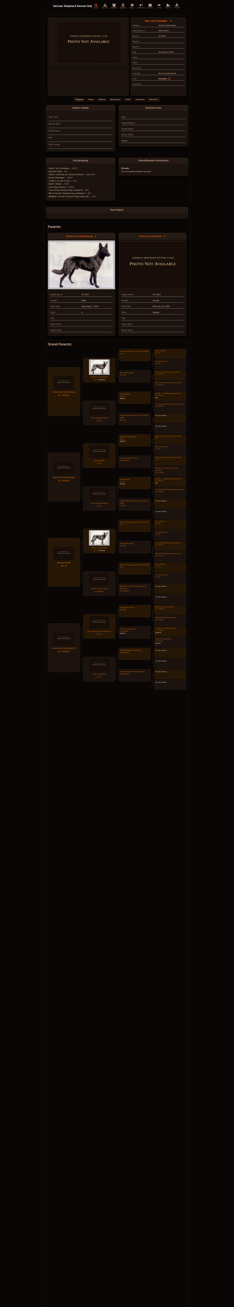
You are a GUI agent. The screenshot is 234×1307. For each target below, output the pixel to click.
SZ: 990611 (159, 395)
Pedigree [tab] (79, 99)
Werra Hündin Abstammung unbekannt (67, 193)
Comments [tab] (140, 99)
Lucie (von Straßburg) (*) (64, 648)
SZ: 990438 (159, 620)
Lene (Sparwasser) (57, 187)
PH (156, 398)
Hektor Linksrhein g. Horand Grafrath (66, 174)
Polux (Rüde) (125, 394)
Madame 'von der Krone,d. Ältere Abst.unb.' (69, 196)
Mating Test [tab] (115, 99)
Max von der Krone (127, 607)
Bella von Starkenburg (64, 477)
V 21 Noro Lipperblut (128, 629)
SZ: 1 (122, 354)
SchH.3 (122, 441)
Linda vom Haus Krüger (163, 639)
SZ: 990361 (124, 631)
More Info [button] (153, 99)
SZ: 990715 (159, 385)
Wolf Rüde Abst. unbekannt (164, 607)
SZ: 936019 (159, 641)
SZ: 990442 (124, 591)
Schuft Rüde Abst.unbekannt (131, 650)
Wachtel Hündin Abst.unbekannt (132, 672)
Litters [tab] (128, 99)
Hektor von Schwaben (59, 168)
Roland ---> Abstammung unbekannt (168, 393)
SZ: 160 (123, 610)
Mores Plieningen (57, 177)
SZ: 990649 (124, 653)
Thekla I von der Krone (59, 181)
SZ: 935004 (159, 630)
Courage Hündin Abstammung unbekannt (169, 404)
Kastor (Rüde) (55, 184)
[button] (177, 6)
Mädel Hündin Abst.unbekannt (165, 617)
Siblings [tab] (101, 99)
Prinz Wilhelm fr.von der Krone (99, 631)
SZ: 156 (158, 363)
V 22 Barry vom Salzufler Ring (165, 628)
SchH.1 (122, 398)
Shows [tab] (91, 99)
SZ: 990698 (159, 609)
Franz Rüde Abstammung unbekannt (66, 190)
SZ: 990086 (159, 406)
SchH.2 (123, 633)
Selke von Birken (99, 674)
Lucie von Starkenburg (99, 418)
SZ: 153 (157, 353)
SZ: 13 (122, 439)
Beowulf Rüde (55, 171)
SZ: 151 (122, 396)
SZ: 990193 (159, 374)
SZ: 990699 (124, 674)
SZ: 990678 (124, 460)
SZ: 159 (123, 375)
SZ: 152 (123, 420)
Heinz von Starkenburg (64, 392)
